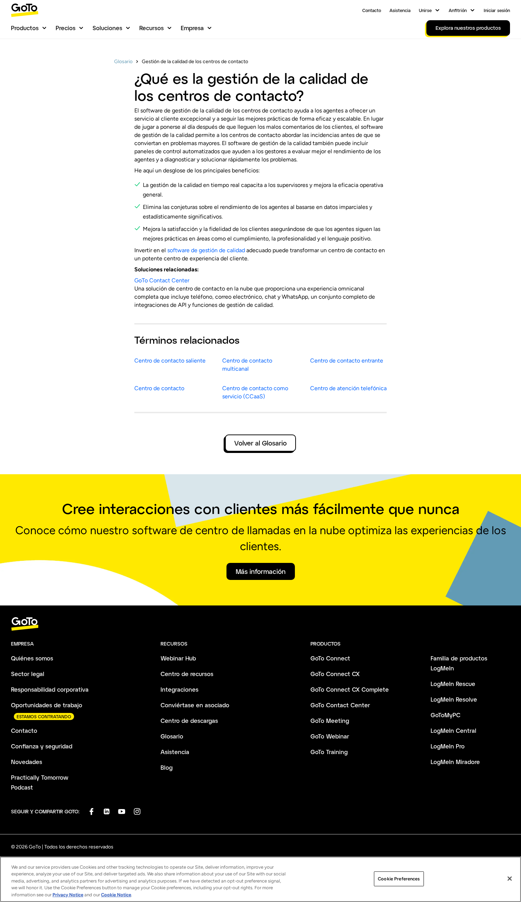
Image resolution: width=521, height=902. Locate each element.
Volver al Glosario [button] (260, 443)
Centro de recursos (187, 673)
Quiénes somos (32, 658)
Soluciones (107, 27)
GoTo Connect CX (335, 673)
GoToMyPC (445, 715)
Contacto (371, 10)
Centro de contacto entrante (346, 360)
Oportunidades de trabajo (46, 705)
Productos (25, 27)
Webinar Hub (178, 658)
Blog (167, 767)
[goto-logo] (260, 624)
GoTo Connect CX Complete (349, 689)
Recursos (151, 27)
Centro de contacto (159, 388)
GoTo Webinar (329, 736)
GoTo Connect (330, 658)
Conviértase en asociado (195, 705)
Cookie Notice (116, 894)
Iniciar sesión (497, 10)
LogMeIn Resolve (454, 699)
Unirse (425, 10)
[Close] (509, 878)
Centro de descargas (189, 720)
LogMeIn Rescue (453, 683)
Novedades (26, 761)
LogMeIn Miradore (455, 761)
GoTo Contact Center (161, 280)
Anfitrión (458, 10)
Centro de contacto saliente (170, 360)
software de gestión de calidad (206, 250)
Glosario (123, 62)
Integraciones (179, 689)
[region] (260, 879)
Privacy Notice (67, 894)
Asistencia (400, 10)
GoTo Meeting (329, 720)
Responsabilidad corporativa (50, 689)
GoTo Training (329, 751)
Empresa (192, 27)
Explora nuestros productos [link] (468, 28)
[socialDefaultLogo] (91, 811)
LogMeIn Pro (448, 746)
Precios (65, 27)
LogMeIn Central (453, 730)
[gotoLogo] (25, 10)
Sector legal (27, 673)
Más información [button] (261, 571)
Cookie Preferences (399, 878)
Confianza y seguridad (41, 746)
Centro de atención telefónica (348, 388)
